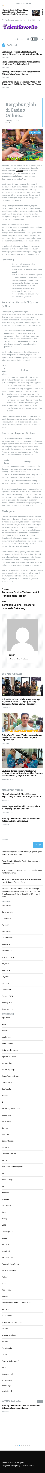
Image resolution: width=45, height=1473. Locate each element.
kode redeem (6, 1206)
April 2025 (5, 925)
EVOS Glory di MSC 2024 (11, 1108)
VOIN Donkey (7, 1381)
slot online (5, 1342)
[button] (38, 1401)
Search (5, 840)
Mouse (4, 1238)
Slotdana (19, 171)
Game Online (6, 1121)
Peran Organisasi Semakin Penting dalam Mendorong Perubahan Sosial (21, 63)
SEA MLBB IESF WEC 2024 (11, 1322)
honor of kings (7, 1180)
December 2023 (7, 1009)
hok (3, 1173)
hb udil (4, 1160)
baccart (5, 1031)
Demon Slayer (7, 1083)
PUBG (4, 1283)
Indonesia (5, 1193)
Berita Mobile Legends (10, 1050)
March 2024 (6, 990)
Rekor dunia (6, 1290)
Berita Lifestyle (7, 1044)
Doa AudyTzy (7, 1089)
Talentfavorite (7, 1348)
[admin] (22, 635)
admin (8, 122)
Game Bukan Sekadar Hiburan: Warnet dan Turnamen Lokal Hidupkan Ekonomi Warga (21, 83)
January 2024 (7, 1003)
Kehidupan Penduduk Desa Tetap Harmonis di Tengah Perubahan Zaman (22, 73)
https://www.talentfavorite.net (18, 659)
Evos (3, 1102)
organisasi (6, 1251)
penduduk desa (7, 1257)
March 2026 (6, 905)
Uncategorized (7, 1374)
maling (4, 1219)
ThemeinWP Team (27, 1466)
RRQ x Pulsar (7, 1316)
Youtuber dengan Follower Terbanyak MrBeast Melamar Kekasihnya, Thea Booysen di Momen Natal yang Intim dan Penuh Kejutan (22, 774)
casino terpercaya (8, 1070)
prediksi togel (7, 1391)
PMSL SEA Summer (9, 1270)
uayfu (4, 1368)
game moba (6, 1115)
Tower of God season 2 (10, 1361)
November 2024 (8, 957)
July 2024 (5, 964)
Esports (5, 1095)
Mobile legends (7, 1232)
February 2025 (7, 938)
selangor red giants (9, 1335)
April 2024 (5, 983)
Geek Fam (5, 1134)
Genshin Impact (8, 1141)
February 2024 (7, 996)
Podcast (5, 1277)
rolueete (5, 1296)
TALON (4, 1355)
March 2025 (6, 931)
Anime (4, 1024)
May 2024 (5, 977)
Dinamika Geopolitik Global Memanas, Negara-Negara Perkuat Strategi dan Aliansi (22, 53)
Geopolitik (5, 1147)
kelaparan (5, 1199)
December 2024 (7, 951)
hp (3, 1186)
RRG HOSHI (6, 1309)
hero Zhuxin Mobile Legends (12, 1167)
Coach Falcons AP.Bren (10, 1076)
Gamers (5, 1128)
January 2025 (7, 944)
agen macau (6, 1018)
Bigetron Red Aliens (9, 1057)
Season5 (5, 1329)
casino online (7, 1063)
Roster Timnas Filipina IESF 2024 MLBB (16, 1303)
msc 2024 (5, 1244)
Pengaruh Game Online (10, 1264)
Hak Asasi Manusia (9, 1154)
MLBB (4, 1225)
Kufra (4, 1212)
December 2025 (7, 912)
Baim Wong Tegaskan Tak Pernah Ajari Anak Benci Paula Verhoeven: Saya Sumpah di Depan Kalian (22, 737)
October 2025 (7, 918)
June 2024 (6, 970)
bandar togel (6, 1037)
